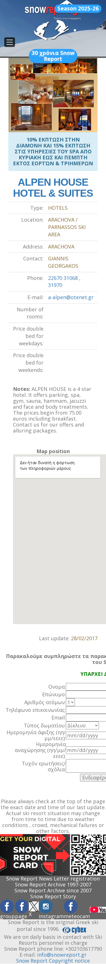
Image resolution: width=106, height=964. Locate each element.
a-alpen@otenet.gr (71, 297)
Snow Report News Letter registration (53, 878)
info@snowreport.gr (61, 954)
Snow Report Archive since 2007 (53, 890)
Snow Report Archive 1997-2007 (53, 884)
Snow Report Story (53, 896)
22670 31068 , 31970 (64, 282)
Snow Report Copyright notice (53, 960)
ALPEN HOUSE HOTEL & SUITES (53, 187)
